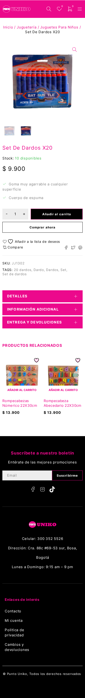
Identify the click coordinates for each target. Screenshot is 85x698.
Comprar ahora (42, 227)
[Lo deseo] (31, 241)
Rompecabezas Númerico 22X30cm (19, 403)
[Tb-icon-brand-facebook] (33, 489)
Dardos (52, 270)
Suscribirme (67, 475)
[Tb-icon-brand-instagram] (42, 489)
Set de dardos (14, 274)
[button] (7, 375)
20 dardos (22, 270)
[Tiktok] (52, 489)
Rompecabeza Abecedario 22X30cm (62, 403)
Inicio (8, 27)
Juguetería (27, 27)
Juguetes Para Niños (59, 27)
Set (63, 270)
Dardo (39, 270)
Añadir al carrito (56, 214)
